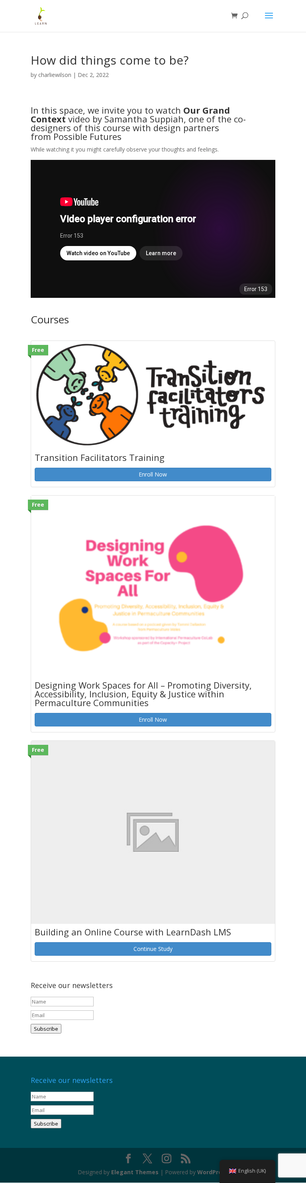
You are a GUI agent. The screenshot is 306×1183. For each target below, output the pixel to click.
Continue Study (153, 949)
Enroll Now (153, 474)
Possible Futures (87, 136)
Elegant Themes (135, 1172)
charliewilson (54, 75)
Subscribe (46, 1028)
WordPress (212, 1172)
